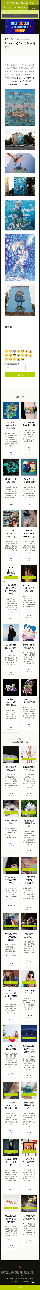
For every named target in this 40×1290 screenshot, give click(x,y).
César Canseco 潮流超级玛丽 (11, 702)
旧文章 (20, 1287)
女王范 (29, 1241)
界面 (5, 8)
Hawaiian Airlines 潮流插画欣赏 (11, 425)
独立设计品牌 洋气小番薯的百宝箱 (11, 937)
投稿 (33, 8)
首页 (8, 3)
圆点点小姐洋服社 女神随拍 (11, 1162)
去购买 (11, 577)
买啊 (23, 8)
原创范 (29, 793)
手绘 (14, 39)
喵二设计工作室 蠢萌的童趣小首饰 (11, 1219)
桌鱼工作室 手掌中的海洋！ (29, 1105)
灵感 (26, 3)
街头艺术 (26, 39)
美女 (31, 1015)
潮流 (21, 39)
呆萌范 (11, 618)
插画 (13, 3)
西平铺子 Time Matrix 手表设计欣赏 (11, 1105)
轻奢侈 (11, 843)
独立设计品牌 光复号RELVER (29, 880)
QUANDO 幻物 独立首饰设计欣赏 (29, 588)
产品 (31, 3)
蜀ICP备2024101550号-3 (20, 1281)
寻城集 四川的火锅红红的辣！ (29, 1162)
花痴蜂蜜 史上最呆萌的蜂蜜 (29, 823)
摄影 (17, 3)
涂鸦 (18, 39)
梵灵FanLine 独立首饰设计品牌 (11, 880)
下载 (14, 8)
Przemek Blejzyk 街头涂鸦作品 (20, 81)
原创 (10, 8)
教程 (19, 8)
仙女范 (29, 1075)
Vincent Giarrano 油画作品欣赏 (11, 534)
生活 (22, 3)
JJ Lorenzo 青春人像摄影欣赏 (11, 648)
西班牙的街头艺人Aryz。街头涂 (17, 84)
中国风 (9, 905)
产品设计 (11, 504)
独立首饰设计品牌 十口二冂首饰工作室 (29, 1049)
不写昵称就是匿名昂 (12, 364)
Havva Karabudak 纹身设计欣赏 (29, 534)
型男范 (11, 1130)
